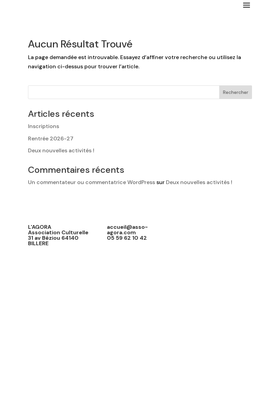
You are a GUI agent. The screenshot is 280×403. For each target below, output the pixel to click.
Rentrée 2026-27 (50, 138)
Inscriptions (43, 126)
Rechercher (235, 92)
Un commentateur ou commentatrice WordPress (91, 182)
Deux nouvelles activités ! (61, 150)
